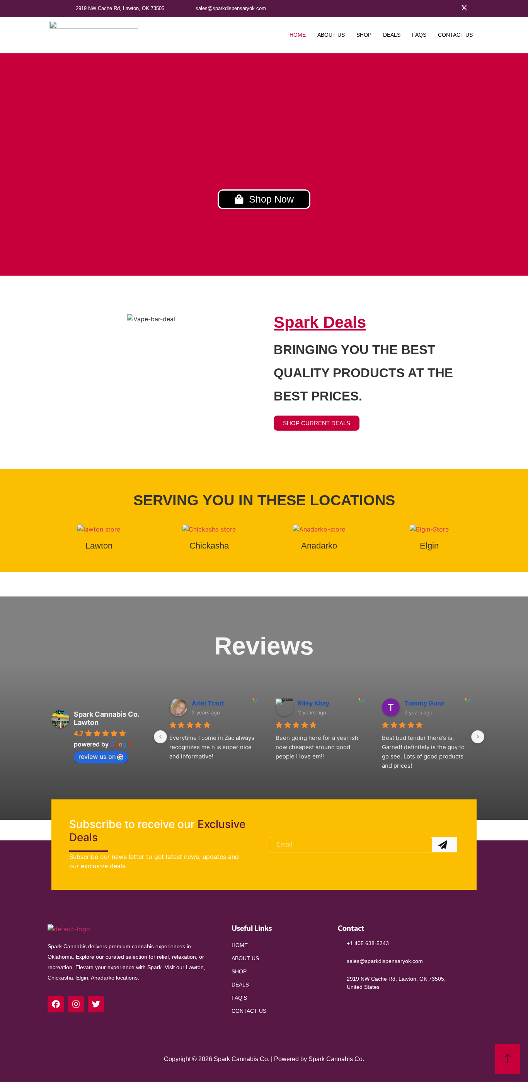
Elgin (429, 545)
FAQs (419, 35)
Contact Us (455, 35)
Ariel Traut (208, 703)
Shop (363, 35)
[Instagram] (474, 8)
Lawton (98, 545)
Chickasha (209, 545)
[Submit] (444, 844)
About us (331, 35)
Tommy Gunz (424, 703)
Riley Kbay (313, 703)
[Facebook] (454, 8)
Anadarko (319, 545)
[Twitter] (464, 8)
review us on (97, 756)
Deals (391, 35)
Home (298, 35)
